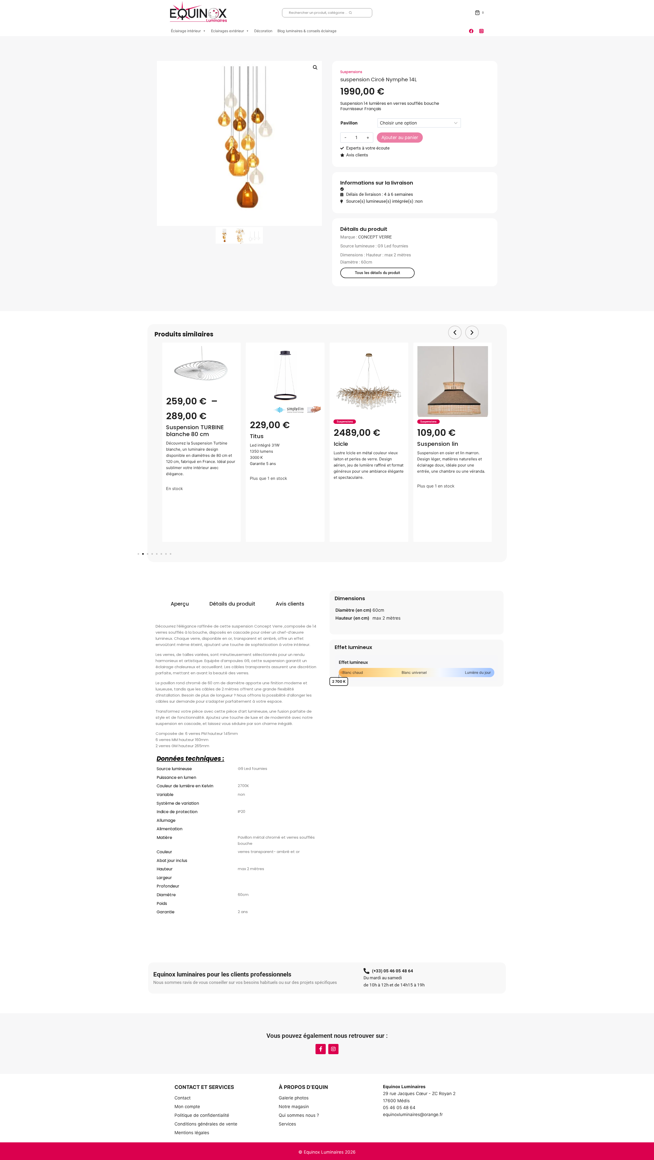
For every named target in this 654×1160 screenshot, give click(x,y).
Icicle (341, 444)
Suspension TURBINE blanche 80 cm (195, 430)
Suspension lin (437, 444)
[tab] (180, 604)
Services (287, 1124)
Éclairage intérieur (186, 31)
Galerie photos (294, 1097)
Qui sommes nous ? (299, 1115)
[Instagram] (481, 31)
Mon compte (187, 1106)
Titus (257, 436)
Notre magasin (294, 1106)
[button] (315, 67)
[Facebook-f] (321, 1049)
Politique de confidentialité (201, 1115)
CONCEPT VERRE (375, 237)
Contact (182, 1097)
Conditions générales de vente (205, 1124)
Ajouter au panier (399, 137)
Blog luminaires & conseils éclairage (306, 31)
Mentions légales (191, 1132)
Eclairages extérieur (227, 31)
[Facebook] (471, 31)
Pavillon (349, 123)
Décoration (263, 31)
